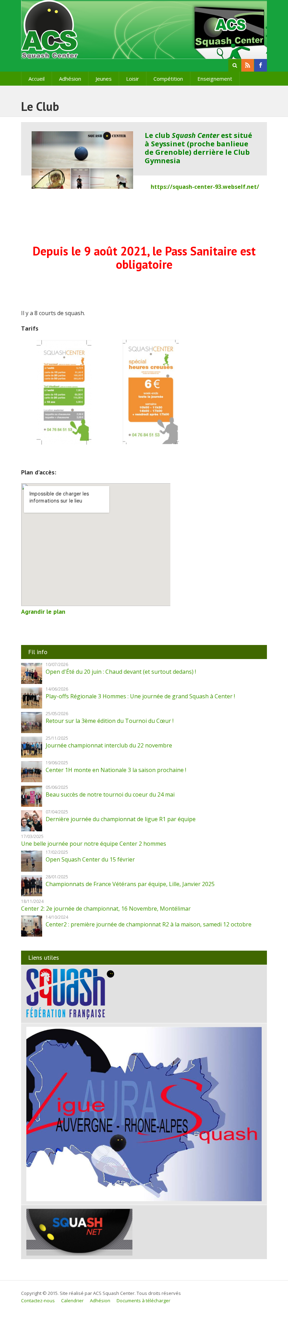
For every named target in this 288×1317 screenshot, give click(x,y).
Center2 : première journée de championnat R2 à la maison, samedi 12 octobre (148, 924)
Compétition (168, 78)
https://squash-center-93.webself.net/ (205, 187)
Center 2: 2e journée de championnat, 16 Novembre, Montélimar (106, 908)
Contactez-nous (38, 1300)
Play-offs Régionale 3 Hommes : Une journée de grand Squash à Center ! (140, 696)
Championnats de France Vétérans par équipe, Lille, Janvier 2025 (130, 884)
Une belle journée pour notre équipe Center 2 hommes (93, 843)
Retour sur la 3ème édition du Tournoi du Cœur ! (110, 721)
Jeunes (104, 78)
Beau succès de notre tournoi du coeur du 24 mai (110, 794)
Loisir (132, 78)
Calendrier (72, 1300)
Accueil (36, 78)
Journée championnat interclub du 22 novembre (109, 745)
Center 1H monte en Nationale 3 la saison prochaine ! (116, 770)
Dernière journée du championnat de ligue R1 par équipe (121, 819)
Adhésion (70, 78)
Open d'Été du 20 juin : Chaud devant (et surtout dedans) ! (121, 672)
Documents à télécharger (143, 1300)
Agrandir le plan (43, 611)
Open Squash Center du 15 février (90, 859)
